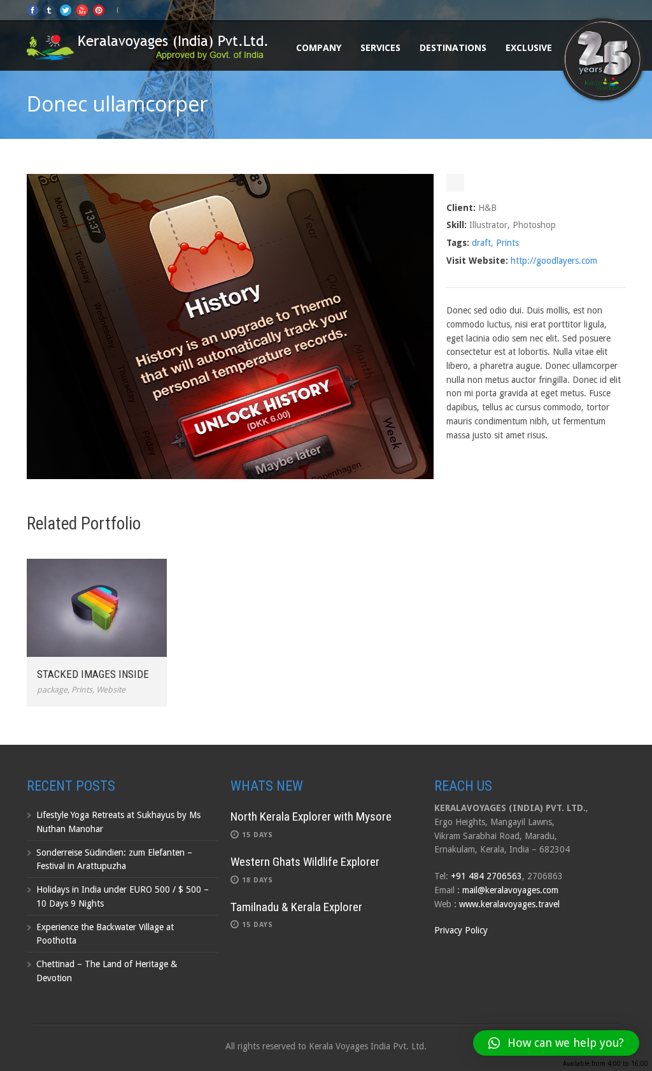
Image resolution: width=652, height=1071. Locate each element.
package (52, 689)
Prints (507, 243)
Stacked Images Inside (93, 674)
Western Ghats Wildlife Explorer (304, 861)
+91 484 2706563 (486, 876)
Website (110, 689)
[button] (556, 1043)
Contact (593, 47)
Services (380, 47)
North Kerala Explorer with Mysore (311, 816)
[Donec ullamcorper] (230, 476)
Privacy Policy (461, 930)
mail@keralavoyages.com (510, 890)
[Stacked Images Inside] (97, 608)
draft (481, 243)
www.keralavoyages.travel (509, 904)
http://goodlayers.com (554, 260)
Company (318, 47)
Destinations (453, 47)
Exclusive (529, 47)
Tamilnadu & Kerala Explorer (296, 907)
